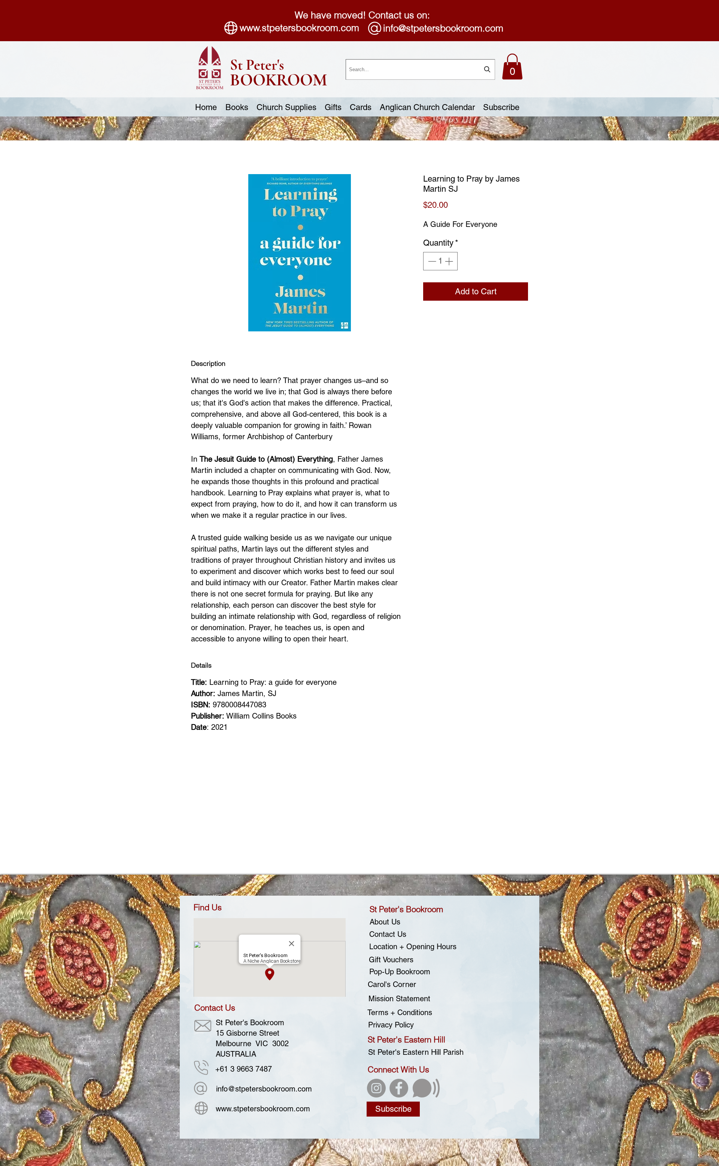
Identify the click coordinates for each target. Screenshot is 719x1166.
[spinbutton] (440, 261)
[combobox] (420, 69)
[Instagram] (376, 1088)
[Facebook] (398, 1088)
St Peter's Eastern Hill (406, 1039)
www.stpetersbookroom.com (299, 27)
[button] (512, 66)
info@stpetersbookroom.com (443, 28)
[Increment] (449, 261)
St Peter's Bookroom (406, 909)
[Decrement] (431, 261)
